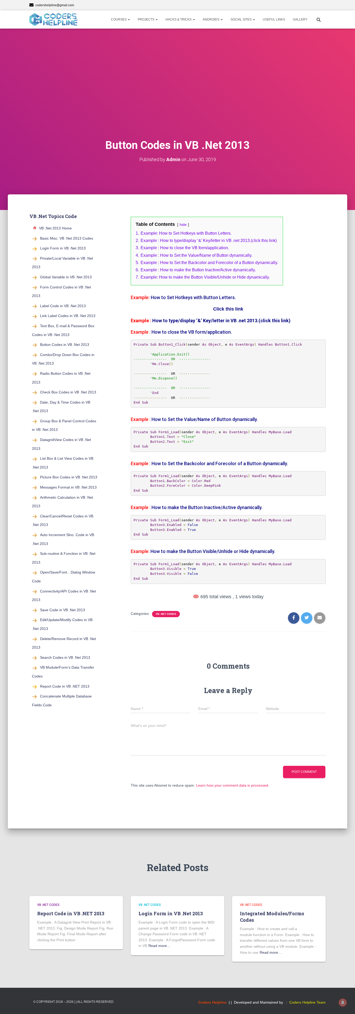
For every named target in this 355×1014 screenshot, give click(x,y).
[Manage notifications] (343, 1002)
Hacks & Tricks (179, 19)
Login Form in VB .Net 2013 (63, 248)
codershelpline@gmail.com (54, 5)
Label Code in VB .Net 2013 (63, 306)
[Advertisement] (177, 93)
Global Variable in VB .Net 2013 (66, 277)
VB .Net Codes (166, 614)
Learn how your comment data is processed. (232, 785)
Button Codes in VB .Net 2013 (64, 345)
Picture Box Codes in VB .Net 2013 (68, 477)
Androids (211, 19)
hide (183, 224)
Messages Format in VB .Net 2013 (68, 487)
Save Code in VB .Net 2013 (62, 610)
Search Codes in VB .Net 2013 (65, 657)
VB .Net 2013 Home (55, 228)
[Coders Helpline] (53, 19)
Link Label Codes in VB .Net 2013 (67, 316)
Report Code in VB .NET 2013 (64, 686)
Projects (146, 19)
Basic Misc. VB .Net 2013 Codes (66, 238)
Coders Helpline (212, 1002)
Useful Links (274, 19)
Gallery (300, 19)
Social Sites (241, 19)
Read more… (159, 946)
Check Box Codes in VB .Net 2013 (68, 392)
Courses (119, 19)
